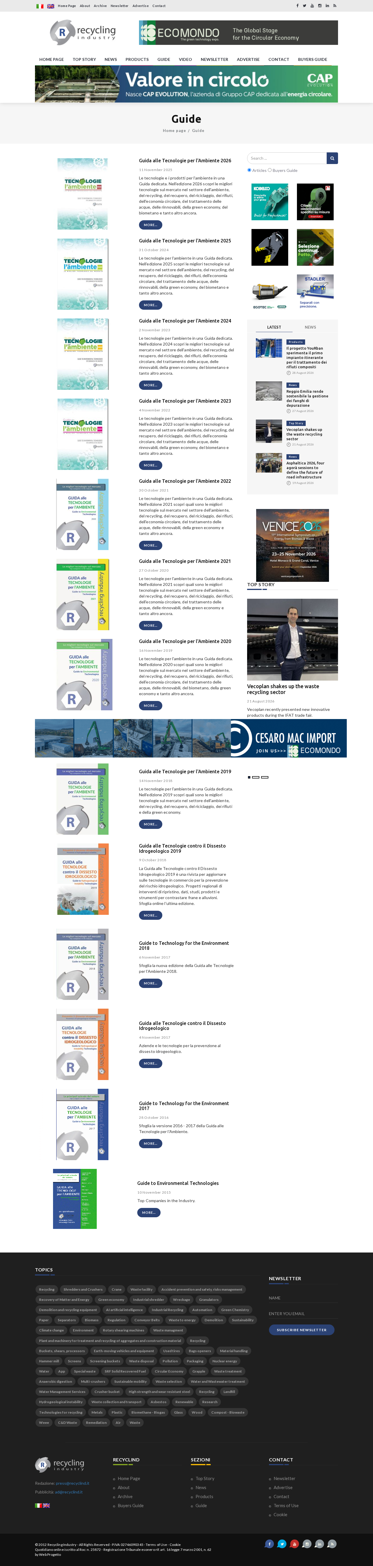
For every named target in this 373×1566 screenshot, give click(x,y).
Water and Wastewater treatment (218, 1381)
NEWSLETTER (214, 59)
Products (296, 342)
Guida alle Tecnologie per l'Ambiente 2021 (185, 561)
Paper (44, 1320)
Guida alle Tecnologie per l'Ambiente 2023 (185, 401)
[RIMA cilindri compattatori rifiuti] (315, 202)
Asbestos (158, 1402)
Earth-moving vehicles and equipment (124, 1351)
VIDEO (185, 59)
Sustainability (243, 1320)
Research (209, 1402)
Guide (198, 130)
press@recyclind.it (72, 1483)
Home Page (67, 6)
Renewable (184, 1402)
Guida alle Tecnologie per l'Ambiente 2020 (185, 641)
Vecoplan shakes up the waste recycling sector (304, 434)
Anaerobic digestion (55, 1381)
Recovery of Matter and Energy (64, 1299)
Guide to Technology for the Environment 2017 (184, 1106)
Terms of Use (286, 1505)
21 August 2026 (261, 701)
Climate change (51, 1330)
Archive (100, 6)
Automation (202, 1310)
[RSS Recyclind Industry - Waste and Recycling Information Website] (335, 5)
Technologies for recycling (60, 1412)
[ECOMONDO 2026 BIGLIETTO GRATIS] (238, 32)
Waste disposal (141, 1361)
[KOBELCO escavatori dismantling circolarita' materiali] (269, 202)
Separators (67, 1320)
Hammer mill (49, 1361)
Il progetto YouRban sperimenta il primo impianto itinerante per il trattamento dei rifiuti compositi (306, 357)
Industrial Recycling (167, 1310)
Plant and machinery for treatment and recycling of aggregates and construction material (110, 1340)
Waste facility (141, 1289)
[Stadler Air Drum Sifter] (315, 292)
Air (118, 1422)
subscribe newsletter (302, 1330)
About (85, 6)
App (61, 1371)
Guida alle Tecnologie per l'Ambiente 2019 (185, 771)
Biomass (91, 1320)
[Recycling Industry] (82, 33)
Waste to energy (182, 1320)
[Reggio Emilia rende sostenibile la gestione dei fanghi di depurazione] (269, 390)
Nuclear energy (224, 1361)
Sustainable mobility (130, 1381)
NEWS (111, 59)
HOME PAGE (51, 59)
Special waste (85, 1371)
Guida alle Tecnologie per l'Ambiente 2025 (185, 240)
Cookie (280, 1514)
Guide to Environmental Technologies (178, 1183)
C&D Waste (67, 1422)
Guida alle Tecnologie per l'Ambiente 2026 (185, 160)
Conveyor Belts (147, 1320)
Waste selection (169, 1381)
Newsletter (120, 6)
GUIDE (163, 59)
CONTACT (278, 59)
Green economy (111, 1299)
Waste (135, 1422)
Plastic (117, 1412)
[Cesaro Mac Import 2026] (191, 737)
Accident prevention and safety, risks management (201, 1289)
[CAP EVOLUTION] (186, 84)
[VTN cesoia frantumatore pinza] (269, 247)
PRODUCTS (137, 59)
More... (150, 225)
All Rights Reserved (94, 1544)
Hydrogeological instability (60, 1402)
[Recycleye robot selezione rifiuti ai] (315, 247)
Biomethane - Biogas (148, 1412)
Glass (178, 1412)
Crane (117, 1289)
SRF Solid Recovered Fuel (125, 1371)
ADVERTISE (248, 59)
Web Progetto (50, 1554)
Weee (44, 1422)
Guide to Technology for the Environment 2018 (184, 945)
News (293, 385)
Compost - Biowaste (227, 1412)
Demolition (214, 1320)
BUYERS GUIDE (312, 59)
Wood (197, 1412)
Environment (83, 1330)
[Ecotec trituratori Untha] (269, 292)
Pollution (170, 1361)
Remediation (96, 1422)
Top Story (296, 423)
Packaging (195, 1361)
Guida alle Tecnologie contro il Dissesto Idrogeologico (182, 1026)
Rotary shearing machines (123, 1330)
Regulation (116, 1320)
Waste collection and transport (117, 1402)
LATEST (274, 327)
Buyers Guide (130, 1505)
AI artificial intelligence (124, 1310)
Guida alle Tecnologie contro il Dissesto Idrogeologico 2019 (182, 848)
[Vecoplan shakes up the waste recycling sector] (269, 430)
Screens (74, 1361)
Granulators (209, 1299)
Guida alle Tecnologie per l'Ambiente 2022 (185, 481)
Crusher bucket (107, 1391)
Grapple (198, 1371)
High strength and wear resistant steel (159, 1391)
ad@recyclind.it (69, 1491)
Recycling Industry (62, 1544)
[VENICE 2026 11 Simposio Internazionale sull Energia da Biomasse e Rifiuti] (292, 545)
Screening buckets (105, 1361)
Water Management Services (62, 1391)
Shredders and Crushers (83, 1289)
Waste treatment (228, 1371)
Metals (97, 1412)
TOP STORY (84, 59)
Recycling (46, 1289)
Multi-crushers (93, 1381)
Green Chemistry (235, 1310)
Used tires (171, 1351)
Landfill (229, 1391)
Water (44, 1371)
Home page (174, 130)
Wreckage (181, 1299)
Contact (159, 6)
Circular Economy (169, 1371)
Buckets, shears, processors (62, 1351)
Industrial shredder (148, 1299)
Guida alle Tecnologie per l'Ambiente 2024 (185, 320)
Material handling (234, 1351)
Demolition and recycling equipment (68, 1310)
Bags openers (200, 1351)
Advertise (141, 6)
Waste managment (168, 1330)
